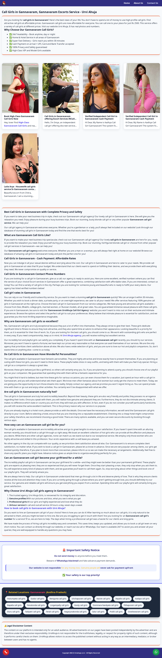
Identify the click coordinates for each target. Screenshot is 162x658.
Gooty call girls (80, 605)
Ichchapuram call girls (81, 598)
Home (127, 3)
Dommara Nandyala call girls (105, 605)
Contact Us (152, 3)
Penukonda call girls (36, 605)
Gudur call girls (37, 598)
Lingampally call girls (59, 605)
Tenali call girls (52, 611)
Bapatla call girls (14, 605)
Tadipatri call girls (32, 611)
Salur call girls (98, 611)
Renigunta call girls (58, 598)
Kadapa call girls (142, 598)
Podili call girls (116, 611)
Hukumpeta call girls (16, 598)
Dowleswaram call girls (138, 611)
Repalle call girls (123, 598)
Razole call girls (103, 598)
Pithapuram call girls (133, 605)
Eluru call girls (13, 611)
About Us (138, 3)
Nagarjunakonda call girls (75, 611)
